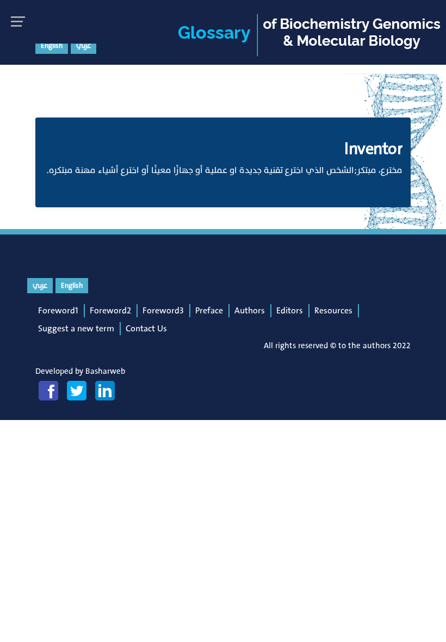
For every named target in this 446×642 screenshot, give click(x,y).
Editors (289, 311)
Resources (333, 311)
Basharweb (105, 371)
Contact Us (146, 329)
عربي (83, 46)
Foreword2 (110, 311)
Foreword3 (163, 311)
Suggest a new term (76, 329)
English (52, 46)
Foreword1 (58, 311)
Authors (249, 311)
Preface (209, 311)
